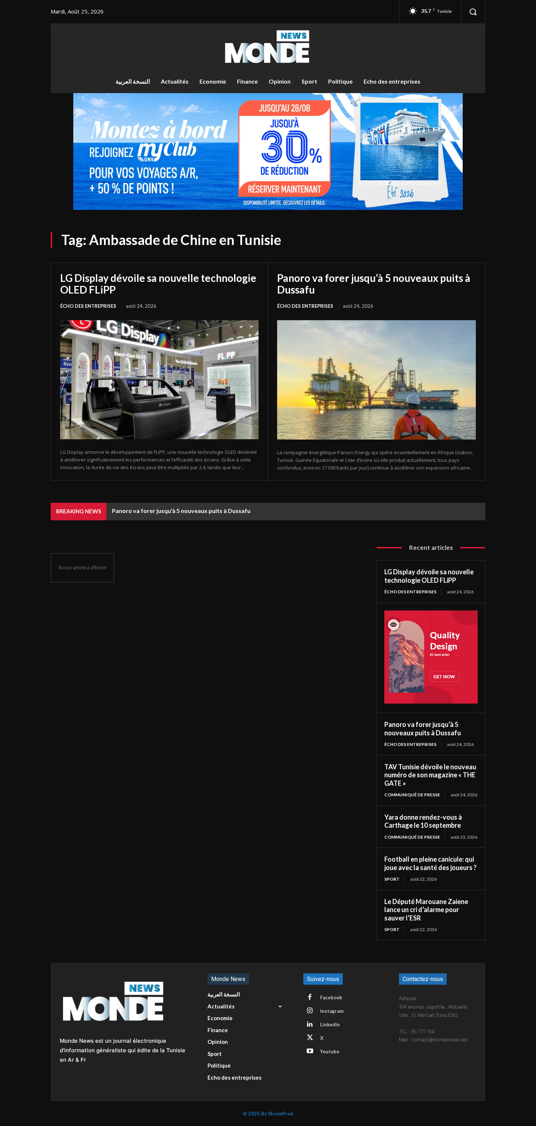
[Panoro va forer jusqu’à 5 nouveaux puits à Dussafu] (376, 380)
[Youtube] (309, 1051)
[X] (309, 1038)
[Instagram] (309, 1011)
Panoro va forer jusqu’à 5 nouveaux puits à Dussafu (373, 284)
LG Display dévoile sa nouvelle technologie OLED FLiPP (158, 284)
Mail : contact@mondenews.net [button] (433, 1039)
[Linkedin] (309, 1024)
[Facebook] (309, 997)
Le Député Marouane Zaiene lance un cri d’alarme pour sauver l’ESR (426, 909)
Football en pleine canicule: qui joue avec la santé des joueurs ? (430, 863)
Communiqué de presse (412, 794)
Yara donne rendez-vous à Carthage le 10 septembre (423, 821)
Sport (392, 879)
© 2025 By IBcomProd (268, 1114)
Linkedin (330, 1024)
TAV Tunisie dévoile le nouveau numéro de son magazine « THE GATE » (430, 775)
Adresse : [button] (409, 998)
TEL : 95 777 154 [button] (417, 1031)
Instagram (331, 1011)
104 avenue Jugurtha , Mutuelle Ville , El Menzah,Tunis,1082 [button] (433, 1011)
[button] (473, 11)
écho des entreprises (88, 306)
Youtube (329, 1051)
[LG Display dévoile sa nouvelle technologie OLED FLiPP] (159, 379)
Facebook (331, 997)
